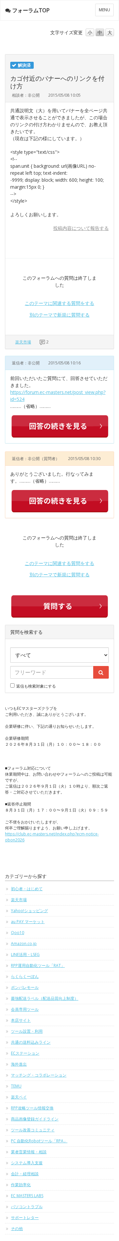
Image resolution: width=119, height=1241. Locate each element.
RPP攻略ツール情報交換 (32, 1108)
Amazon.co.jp (24, 943)
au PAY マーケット (28, 921)
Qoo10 (17, 932)
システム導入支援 (27, 1163)
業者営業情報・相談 (29, 1152)
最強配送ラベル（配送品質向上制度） (44, 998)
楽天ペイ (19, 1097)
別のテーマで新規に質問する (59, 315)
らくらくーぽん (25, 976)
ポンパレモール (25, 987)
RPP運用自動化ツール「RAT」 (38, 965)
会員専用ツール (25, 1009)
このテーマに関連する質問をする (59, 303)
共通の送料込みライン (31, 1042)
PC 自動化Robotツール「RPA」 (39, 1141)
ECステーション (25, 1053)
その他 (17, 1228)
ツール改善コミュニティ (33, 1130)
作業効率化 (21, 1185)
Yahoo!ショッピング (29, 910)
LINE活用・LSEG (25, 954)
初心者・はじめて (27, 889)
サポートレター (25, 1217)
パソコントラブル (27, 1206)
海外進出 (19, 1064)
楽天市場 (23, 342)
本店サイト (21, 1020)
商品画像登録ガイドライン (35, 1119)
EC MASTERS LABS (27, 1195)
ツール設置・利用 (27, 1031)
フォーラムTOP (31, 10)
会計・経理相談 (25, 1174)
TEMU (16, 1086)
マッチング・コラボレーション (38, 1075)
